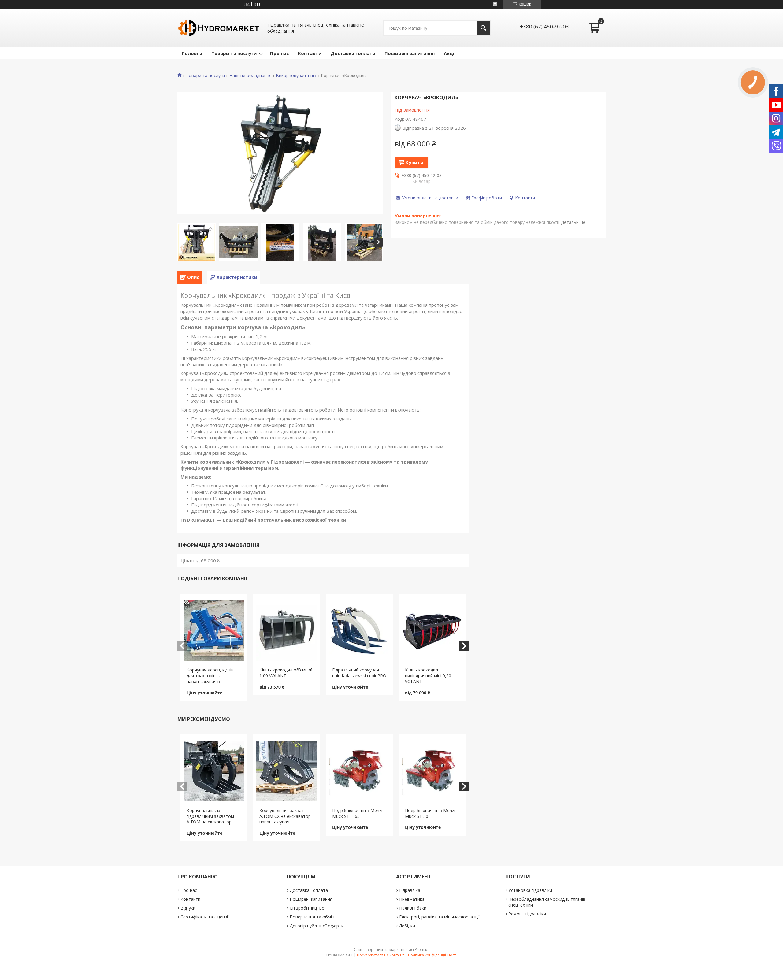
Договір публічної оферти (317, 926)
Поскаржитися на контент (380, 955)
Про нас (279, 53)
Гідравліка (409, 890)
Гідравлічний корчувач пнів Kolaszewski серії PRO (359, 672)
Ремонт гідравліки (527, 914)
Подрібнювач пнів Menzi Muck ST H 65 (357, 813)
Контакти (309, 53)
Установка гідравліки (530, 890)
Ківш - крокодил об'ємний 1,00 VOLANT (286, 672)
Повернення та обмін (312, 917)
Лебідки (407, 926)
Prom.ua (422, 949)
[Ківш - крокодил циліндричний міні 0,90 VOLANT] (432, 630)
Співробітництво (307, 908)
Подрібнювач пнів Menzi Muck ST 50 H (430, 813)
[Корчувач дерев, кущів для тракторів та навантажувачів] (214, 630)
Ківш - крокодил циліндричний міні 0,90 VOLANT (428, 675)
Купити (414, 162)
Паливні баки (412, 908)
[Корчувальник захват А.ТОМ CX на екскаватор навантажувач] (286, 771)
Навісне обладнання (250, 75)
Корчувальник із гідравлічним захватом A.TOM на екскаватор (210, 816)
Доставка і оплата (353, 53)
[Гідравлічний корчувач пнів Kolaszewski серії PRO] (359, 630)
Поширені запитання (409, 53)
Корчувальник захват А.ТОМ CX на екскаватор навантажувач (285, 816)
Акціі (449, 53)
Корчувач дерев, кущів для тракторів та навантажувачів (210, 675)
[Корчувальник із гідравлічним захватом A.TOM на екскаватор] (214, 771)
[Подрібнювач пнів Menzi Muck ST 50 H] (432, 771)
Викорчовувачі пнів (296, 75)
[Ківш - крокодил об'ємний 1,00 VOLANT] (286, 630)
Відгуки (187, 908)
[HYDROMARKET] (218, 28)
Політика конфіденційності (432, 955)
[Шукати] (483, 28)
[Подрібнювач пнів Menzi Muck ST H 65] (359, 771)
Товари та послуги (234, 53)
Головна (192, 53)
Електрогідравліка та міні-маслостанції (439, 917)
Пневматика (412, 899)
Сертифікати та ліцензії (204, 917)
